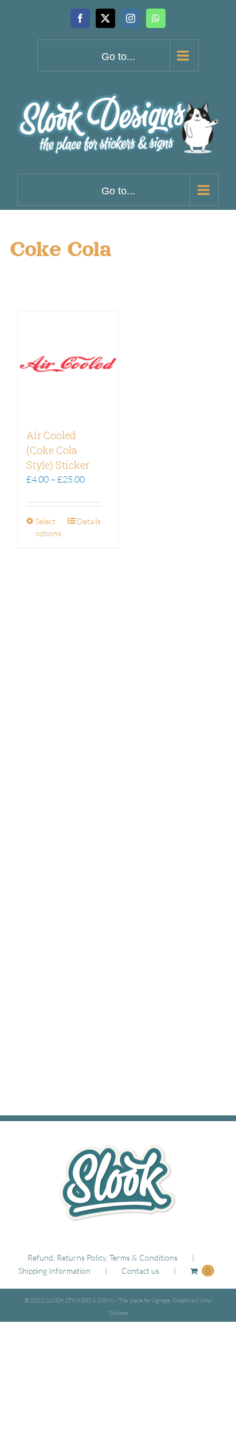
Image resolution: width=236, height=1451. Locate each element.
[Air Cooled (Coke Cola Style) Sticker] (68, 364)
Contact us (140, 1270)
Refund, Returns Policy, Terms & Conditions (102, 1257)
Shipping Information (54, 1270)
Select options (48, 527)
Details (89, 521)
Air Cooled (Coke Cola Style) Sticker (57, 450)
